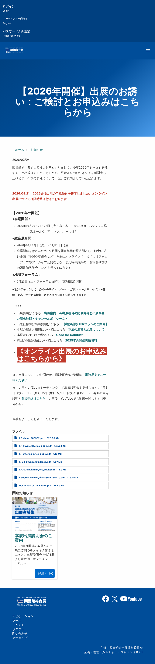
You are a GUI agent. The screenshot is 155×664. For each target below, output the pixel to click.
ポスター (18, 629)
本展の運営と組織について (86, 329)
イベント (18, 625)
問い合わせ (19, 633)
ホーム (19, 150)
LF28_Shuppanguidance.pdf (35, 461)
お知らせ (37, 150)
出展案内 (50, 313)
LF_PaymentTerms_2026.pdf (35, 445)
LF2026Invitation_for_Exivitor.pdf (38, 469)
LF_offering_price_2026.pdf (35, 453)
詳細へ (42, 573)
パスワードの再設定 (16, 33)
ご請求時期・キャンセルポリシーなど (42, 318)
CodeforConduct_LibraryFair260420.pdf (42, 477)
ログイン (9, 8)
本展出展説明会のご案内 (34, 538)
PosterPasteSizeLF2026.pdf (35, 485)
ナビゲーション (22, 616)
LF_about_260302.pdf (31, 438)
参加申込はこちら (33, 398)
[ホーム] (14, 50)
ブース (16, 620)
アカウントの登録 (15, 21)
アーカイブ (19, 638)
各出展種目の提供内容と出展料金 (82, 313)
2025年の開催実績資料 (81, 340)
